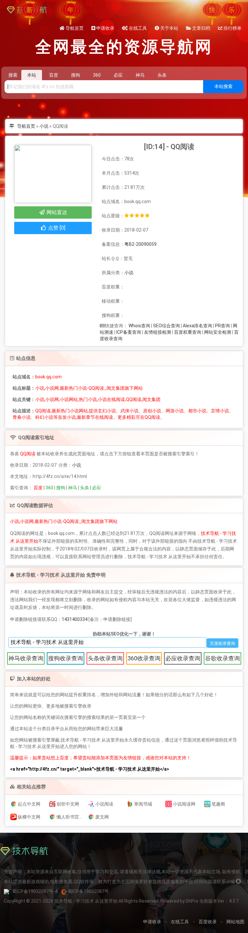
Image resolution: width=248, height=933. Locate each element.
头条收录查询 (105, 658)
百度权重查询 (187, 332)
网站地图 (235, 921)
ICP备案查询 (128, 332)
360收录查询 (144, 658)
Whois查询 (139, 325)
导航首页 (74, 28)
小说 (43, 126)
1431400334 (75, 619)
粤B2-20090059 (140, 244)
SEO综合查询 (166, 325)
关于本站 (168, 28)
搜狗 (60, 487)
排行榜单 (232, 28)
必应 (96, 487)
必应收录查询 (182, 658)
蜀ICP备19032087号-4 (34, 891)
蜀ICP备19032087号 (88, 891)
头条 (84, 487)
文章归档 (200, 28)
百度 (38, 487)
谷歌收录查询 (222, 658)
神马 (72, 487)
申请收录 (104, 28)
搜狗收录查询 (65, 658)
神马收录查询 (25, 658)
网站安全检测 (217, 332)
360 (49, 487)
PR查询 (222, 325)
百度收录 (208, 921)
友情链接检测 (157, 332)
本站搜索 (223, 86)
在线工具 (137, 28)
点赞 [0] (56, 228)
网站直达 (56, 212)
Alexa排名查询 (197, 325)
